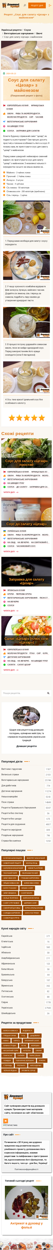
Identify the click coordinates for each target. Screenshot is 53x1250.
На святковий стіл (41, 542)
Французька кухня (41, 472)
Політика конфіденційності (26, 1169)
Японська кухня (16, 590)
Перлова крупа (24, 594)
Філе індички (35, 1065)
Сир (31, 117)
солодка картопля (11, 913)
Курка (46, 653)
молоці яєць (31, 863)
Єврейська (6, 936)
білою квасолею (31, 883)
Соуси (10, 131)
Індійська (6, 947)
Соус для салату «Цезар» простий (26, 463)
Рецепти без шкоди (11, 818)
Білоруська (6, 980)
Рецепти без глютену (12, 813)
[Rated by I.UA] (10, 1125)
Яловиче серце (28, 1070)
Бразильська (7, 974)
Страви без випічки (11, 840)
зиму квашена (9, 893)
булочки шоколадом (12, 858)
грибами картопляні (30, 878)
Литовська (7, 991)
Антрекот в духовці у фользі (26, 1225)
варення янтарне (31, 898)
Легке (23, 1046)
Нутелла (27, 1051)
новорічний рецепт (12, 863)
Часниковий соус (26, 546)
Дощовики (35, 1036)
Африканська (8, 963)
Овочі (10, 113)
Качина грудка (9, 1046)
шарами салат (30, 903)
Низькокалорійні (9, 796)
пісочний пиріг (10, 873)
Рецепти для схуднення (13, 824)
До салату (21, 487)
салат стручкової (11, 903)
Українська (7, 1007)
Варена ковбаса (10, 1031)
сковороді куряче (11, 918)
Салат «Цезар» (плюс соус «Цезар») (26, 641)
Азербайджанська (10, 958)
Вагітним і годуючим (11, 769)
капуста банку (9, 888)
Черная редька (10, 1070)
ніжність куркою (35, 868)
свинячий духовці (11, 908)
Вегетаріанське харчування (22, 122)
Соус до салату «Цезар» (26, 524)
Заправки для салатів (28, 131)
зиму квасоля (9, 878)
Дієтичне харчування (18, 657)
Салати (11, 665)
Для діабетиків (8, 785)
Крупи (10, 594)
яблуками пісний (30, 873)
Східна (4, 1002)
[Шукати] (48, 693)
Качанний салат (32, 1041)
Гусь (23, 1036)
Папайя (21, 1056)
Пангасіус (8, 1056)
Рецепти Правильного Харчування (18, 807)
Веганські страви (10, 774)
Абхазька (5, 952)
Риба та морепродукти (28, 113)
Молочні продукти (17, 117)
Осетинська (7, 996)
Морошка (35, 1046)
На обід (11, 542)
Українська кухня (16, 531)
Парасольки (34, 1056)
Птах (31, 653)
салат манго (26, 893)
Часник (39, 117)
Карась (17, 1041)
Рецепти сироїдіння (11, 829)
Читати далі (9, 492)
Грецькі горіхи (9, 1036)
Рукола (42, 1061)
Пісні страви (46, 598)
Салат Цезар (24, 665)
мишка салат (27, 888)
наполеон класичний (13, 868)
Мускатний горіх (10, 1051)
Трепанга (21, 1065)
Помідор (7, 1061)
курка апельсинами (34, 908)
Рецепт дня (37, 5)
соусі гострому (32, 913)
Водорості (27, 1031)
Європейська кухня (18, 105)
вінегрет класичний (36, 858)
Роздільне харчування (12, 835)
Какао (6, 1041)
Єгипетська (7, 941)
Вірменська (7, 985)
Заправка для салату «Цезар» (26, 581)
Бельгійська (7, 969)
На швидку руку (15, 126)
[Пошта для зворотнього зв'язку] (5, 1121)
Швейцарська (8, 1013)
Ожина (39, 1051)
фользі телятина (10, 898)
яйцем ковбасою (11, 883)
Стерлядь (7, 1065)
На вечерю (23, 542)
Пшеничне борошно (25, 1061)
